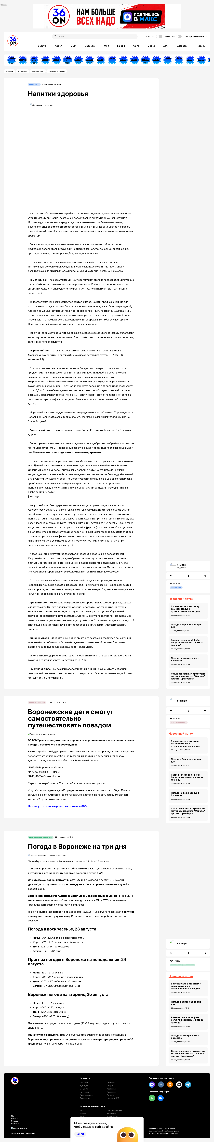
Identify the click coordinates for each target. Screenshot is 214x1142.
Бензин (121, 46)
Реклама (14, 1118)
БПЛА (73, 46)
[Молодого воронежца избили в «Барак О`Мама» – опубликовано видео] (112, 60)
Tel (152, 1098)
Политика (111, 1082)
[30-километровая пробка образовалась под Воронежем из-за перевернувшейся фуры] (56, 60)
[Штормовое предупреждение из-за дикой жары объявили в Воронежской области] (167, 60)
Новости (41, 46)
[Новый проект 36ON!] (67, 60)
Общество (85, 1089)
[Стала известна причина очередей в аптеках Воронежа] (11, 60)
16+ (12, 1116)
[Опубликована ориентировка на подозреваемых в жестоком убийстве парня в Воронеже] (89, 60)
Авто (166, 46)
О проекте (15, 1121)
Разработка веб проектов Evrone (162, 1128)
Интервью (84, 1092)
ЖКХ (106, 46)
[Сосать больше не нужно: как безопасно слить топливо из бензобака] (101, 60)
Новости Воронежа (37, 702)
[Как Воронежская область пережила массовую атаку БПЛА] (190, 60)
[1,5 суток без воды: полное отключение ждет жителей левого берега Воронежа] (179, 60)
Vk (161, 1084)
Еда (81, 1110)
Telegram (188, 1084)
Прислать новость (197, 36)
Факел (58, 46)
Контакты (15, 1123)
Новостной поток (181, 599)
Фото (136, 46)
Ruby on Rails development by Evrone (163, 1133)
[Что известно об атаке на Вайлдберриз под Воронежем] (34, 60)
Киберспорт (112, 1116)
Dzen (179, 1084)
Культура (84, 1086)
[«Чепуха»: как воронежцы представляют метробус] (45, 60)
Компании (111, 1092)
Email (161, 1098)
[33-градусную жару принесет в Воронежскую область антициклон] (201, 60)
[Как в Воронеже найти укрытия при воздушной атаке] (156, 60)
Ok (170, 1084)
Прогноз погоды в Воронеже (40, 837)
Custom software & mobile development (164, 1131)
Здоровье (182, 46)
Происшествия (86, 1095)
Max (152, 1084)
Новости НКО (113, 1098)
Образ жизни (37, 71)
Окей (80, 1134)
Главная (9, 71)
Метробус (90, 46)
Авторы (110, 1095)
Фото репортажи (114, 1110)
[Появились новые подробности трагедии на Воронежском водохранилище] (145, 60)
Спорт (110, 1086)
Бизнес (151, 46)
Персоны (200, 46)
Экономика (85, 1098)
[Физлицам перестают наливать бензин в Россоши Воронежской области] (134, 60)
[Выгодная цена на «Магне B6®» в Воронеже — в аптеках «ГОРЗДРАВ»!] (23, 60)
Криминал (111, 1089)
